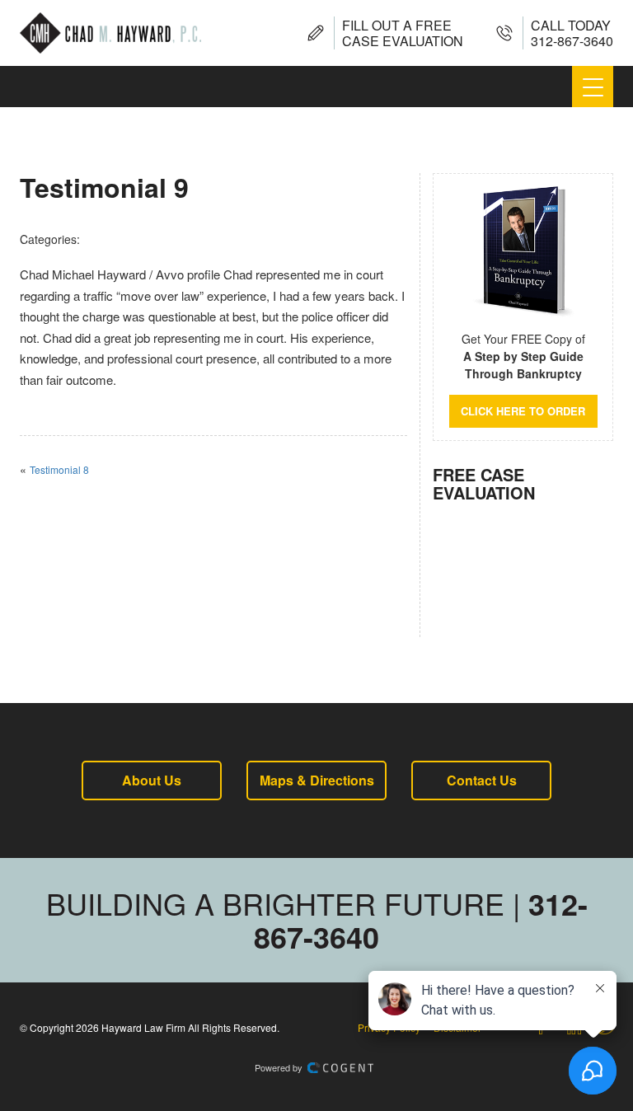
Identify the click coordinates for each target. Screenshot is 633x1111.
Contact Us (482, 780)
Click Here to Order (523, 411)
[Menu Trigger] (592, 86)
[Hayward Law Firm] (110, 33)
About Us (151, 780)
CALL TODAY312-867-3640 (572, 33)
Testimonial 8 (59, 469)
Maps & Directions (317, 780)
